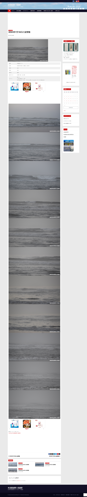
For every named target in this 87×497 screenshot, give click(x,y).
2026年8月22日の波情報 (23, 464)
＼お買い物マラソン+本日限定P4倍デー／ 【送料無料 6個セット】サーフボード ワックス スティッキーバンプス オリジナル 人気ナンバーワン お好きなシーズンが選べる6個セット (74, 70)
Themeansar (27, 494)
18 (66, 100)
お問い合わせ (57, 10)
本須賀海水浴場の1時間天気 (69, 134)
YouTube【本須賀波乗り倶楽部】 (15, 433)
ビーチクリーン (25, 10)
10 (64, 98)
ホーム (13, 10)
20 (70, 100)
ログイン (19, 480)
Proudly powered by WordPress (13, 494)
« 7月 (64, 110)
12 (68, 98)
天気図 (65, 136)
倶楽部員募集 (39, 10)
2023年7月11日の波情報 (54, 456)
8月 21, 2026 (47, 465)
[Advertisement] (43, 22)
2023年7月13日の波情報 (15, 456)
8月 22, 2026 (20, 465)
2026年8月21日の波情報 (50, 464)
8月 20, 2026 (20, 471)
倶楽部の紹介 (32, 10)
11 (66, 98)
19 (68, 100)
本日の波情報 (19, 10)
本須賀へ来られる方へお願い (48, 10)
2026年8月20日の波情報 (23, 470)
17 (64, 100)
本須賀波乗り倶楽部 (14, 5)
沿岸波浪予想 (66, 132)
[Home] (9, 10)
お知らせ (65, 118)
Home (54, 494)
